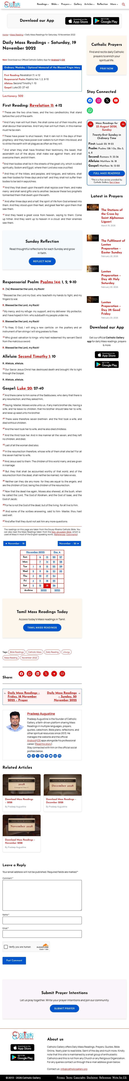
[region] (106, 152)
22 (54, 567)
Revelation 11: (42, 106)
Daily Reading (52, 652)
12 (40, 586)
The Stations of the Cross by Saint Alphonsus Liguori (112, 216)
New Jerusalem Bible (61, 531)
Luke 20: (24, 388)
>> (123, 124)
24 (54, 576)
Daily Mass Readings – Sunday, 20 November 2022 (62, 697)
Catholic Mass (35, 652)
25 (54, 581)
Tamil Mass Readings (42, 627)
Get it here (114, 182)
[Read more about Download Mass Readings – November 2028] (22, 835)
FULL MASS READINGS (106, 173)
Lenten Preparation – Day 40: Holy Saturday (111, 277)
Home (5, 34)
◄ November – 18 (14, 544)
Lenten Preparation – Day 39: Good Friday (111, 308)
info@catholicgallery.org (74, 1069)
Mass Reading (16, 34)
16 (47, 571)
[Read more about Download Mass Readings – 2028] (22, 794)
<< (90, 124)
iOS (39, 740)
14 (47, 562)
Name (6, 914)
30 (60, 571)
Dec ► (57, 552)
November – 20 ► (69, 544)
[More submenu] (117, 4)
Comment (8, 878)
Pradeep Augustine (41, 714)
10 (40, 576)
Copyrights (71, 534)
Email (6, 928)
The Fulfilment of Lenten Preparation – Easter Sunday (113, 247)
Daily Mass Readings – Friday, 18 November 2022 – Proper (24, 697)
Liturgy (66, 652)
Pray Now (106, 68)
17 (47, 576)
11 (40, 581)
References (60, 534)
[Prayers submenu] (70, 4)
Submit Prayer (64, 1008)
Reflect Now (42, 261)
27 (60, 557)
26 (54, 586)
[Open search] (123, 4)
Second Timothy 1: (34, 357)
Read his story (43, 744)
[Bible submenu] (58, 4)
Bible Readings (17, 652)
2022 (44, 590)
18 (47, 581)
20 (54, 557)
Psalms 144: (50, 282)
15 (47, 567)
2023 (57, 590)
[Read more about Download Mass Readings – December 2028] (63, 794)
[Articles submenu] (94, 4)
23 (54, 571)
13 (47, 557)
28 (60, 562)
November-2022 (35, 552)
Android (31, 740)
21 (54, 562)
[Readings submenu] (48, 4)
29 (60, 567)
